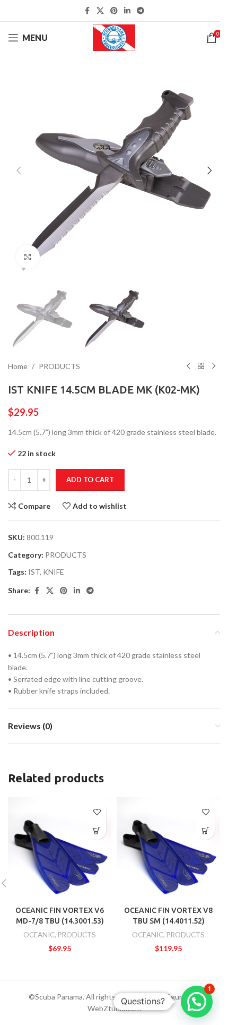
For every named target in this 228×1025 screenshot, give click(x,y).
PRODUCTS (59, 366)
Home (18, 366)
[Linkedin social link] (127, 11)
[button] (18, 170)
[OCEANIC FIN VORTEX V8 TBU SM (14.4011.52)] (168, 849)
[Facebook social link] (87, 11)
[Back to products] (201, 366)
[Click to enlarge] (28, 257)
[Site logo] (114, 36)
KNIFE (53, 571)
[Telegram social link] (140, 11)
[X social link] (100, 11)
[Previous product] (188, 366)
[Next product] (213, 366)
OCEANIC (39, 934)
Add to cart (90, 479)
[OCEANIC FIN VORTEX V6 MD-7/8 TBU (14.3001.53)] (59, 849)
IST (34, 571)
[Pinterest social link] (114, 11)
